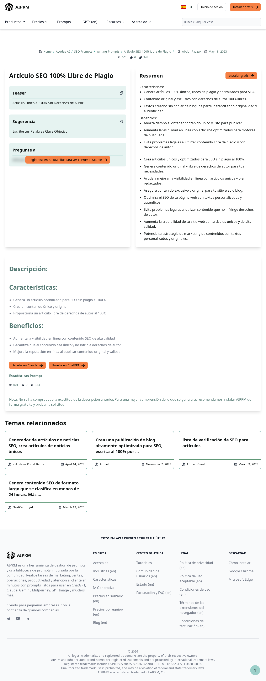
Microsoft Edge (241, 579)
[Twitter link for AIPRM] (9, 619)
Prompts (64, 22)
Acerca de (139, 22)
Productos (13, 22)
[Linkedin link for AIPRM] (28, 619)
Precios (38, 22)
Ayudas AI (63, 51)
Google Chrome (241, 571)
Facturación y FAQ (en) (153, 592)
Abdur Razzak (191, 51)
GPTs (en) (90, 22)
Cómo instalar (240, 562)
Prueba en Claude (24, 365)
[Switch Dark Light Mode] (191, 7)
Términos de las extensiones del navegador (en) (192, 607)
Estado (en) (145, 584)
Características (104, 579)
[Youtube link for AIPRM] (18, 619)
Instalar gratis (243, 7)
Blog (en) (100, 622)
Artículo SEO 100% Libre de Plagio (148, 51)
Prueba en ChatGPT (65, 365)
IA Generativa (103, 587)
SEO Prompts (83, 51)
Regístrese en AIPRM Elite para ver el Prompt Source (65, 160)
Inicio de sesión (212, 7)
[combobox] (221, 22)
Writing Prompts (108, 51)
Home (47, 51)
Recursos (113, 22)
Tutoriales (144, 562)
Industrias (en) (104, 571)
